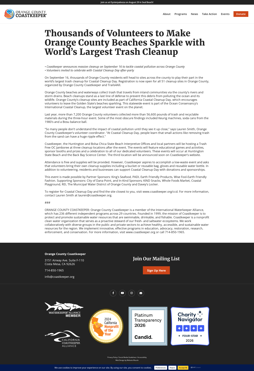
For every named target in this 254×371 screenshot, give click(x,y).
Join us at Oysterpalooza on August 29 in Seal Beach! (127, 2)
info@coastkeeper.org (59, 277)
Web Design (119, 360)
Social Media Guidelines (127, 357)
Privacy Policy (112, 357)
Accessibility (142, 357)
